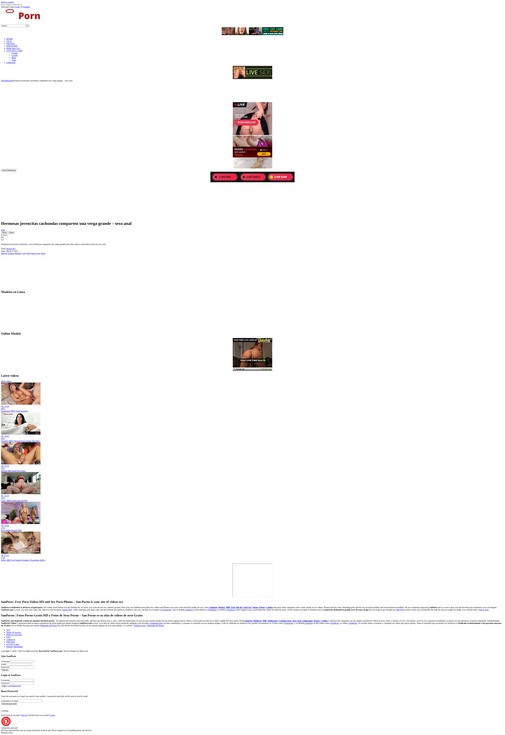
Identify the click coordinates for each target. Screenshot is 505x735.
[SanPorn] (21, 23)
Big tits (239, 607)
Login (17, 7)
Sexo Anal (296, 621)
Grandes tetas (285, 621)
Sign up (5, 670)
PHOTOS (10, 43)
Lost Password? (14, 686)
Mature (221, 607)
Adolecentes (272, 621)
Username (5, 661)
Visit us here (483, 610)
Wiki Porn (400, 610)
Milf (228, 607)
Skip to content (7, 2)
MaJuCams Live (13, 48)
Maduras (257, 621)
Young (255, 607)
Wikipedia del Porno (48, 625)
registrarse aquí (156, 623)
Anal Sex (247, 607)
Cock (23, 253)
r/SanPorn (189, 610)
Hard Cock (35, 253)
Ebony (262, 607)
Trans (14, 60)
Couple (15, 55)
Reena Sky (11, 249)
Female (15, 53)
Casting (269, 607)
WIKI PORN (11, 46)
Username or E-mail (9, 701)
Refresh (4, 733)
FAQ (8, 637)
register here (67, 610)
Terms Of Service (13, 632)
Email (3, 664)
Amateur (213, 607)
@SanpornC (167, 610)
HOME (9, 39)
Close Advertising (8, 170)
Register (26, 7)
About (4, 233)
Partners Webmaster (14, 646)
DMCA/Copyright (14, 635)
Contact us (10, 639)
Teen (233, 607)
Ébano (317, 621)
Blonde (9, 81)
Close (10, 733)
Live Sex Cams (12, 644)
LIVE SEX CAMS (14, 51)
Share (11, 233)
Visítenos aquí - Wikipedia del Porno (148, 625)
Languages (10, 62)
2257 (8, 630)
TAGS (9, 41)
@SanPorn (211, 610)
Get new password (9, 704)
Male (14, 58)
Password (5, 667)
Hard (28, 253)
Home (3, 81)
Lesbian (11, 253)
